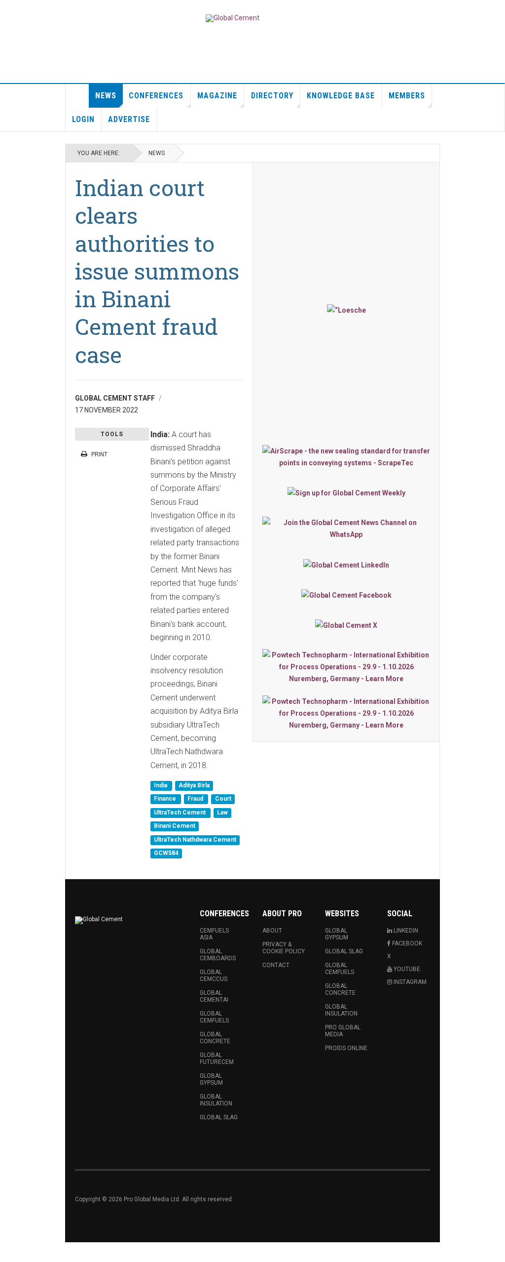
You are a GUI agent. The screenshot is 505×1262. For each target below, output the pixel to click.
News (105, 95)
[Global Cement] (232, 18)
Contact (275, 965)
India (161, 785)
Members (407, 95)
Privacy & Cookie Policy (283, 948)
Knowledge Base (341, 95)
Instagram (409, 981)
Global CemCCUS (213, 975)
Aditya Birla (194, 785)
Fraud (196, 799)
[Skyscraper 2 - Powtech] (346, 713)
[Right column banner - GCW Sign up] (346, 493)
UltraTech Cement (180, 812)
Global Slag (219, 1117)
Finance (166, 799)
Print (99, 454)
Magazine (217, 95)
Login (83, 119)
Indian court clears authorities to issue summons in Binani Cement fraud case (157, 271)
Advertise (129, 119)
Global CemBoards (218, 955)
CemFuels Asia (214, 934)
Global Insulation (216, 1100)
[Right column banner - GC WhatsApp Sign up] (346, 528)
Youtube (406, 969)
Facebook (406, 943)
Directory (272, 95)
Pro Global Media (343, 1031)
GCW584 (166, 853)
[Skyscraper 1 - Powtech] (346, 667)
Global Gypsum (211, 1079)
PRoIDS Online (346, 1048)
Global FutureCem (217, 1058)
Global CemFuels (214, 1017)
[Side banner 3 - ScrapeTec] (346, 457)
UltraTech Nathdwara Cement (195, 839)
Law (222, 812)
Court (223, 799)
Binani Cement (174, 826)
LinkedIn (405, 930)
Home (77, 96)
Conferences (156, 95)
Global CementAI (214, 996)
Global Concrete (215, 1038)
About (272, 930)
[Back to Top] (9, 1252)
